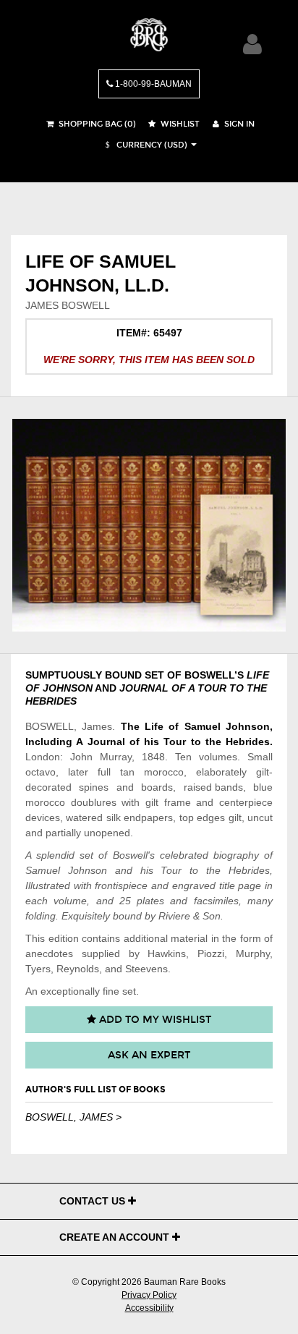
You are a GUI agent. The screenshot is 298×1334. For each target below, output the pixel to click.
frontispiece (121, 885)
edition (63, 938)
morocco (164, 772)
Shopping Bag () (96, 124)
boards (157, 787)
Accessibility (149, 1308)
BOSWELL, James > (73, 1117)
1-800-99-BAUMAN (152, 84)
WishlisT (179, 124)
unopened (107, 832)
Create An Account (115, 1237)
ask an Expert (149, 1055)
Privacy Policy (149, 1295)
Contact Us (93, 1201)
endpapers (148, 817)
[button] (144, 145)
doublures (93, 802)
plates (150, 900)
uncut (260, 817)
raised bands (213, 787)
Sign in (238, 124)
